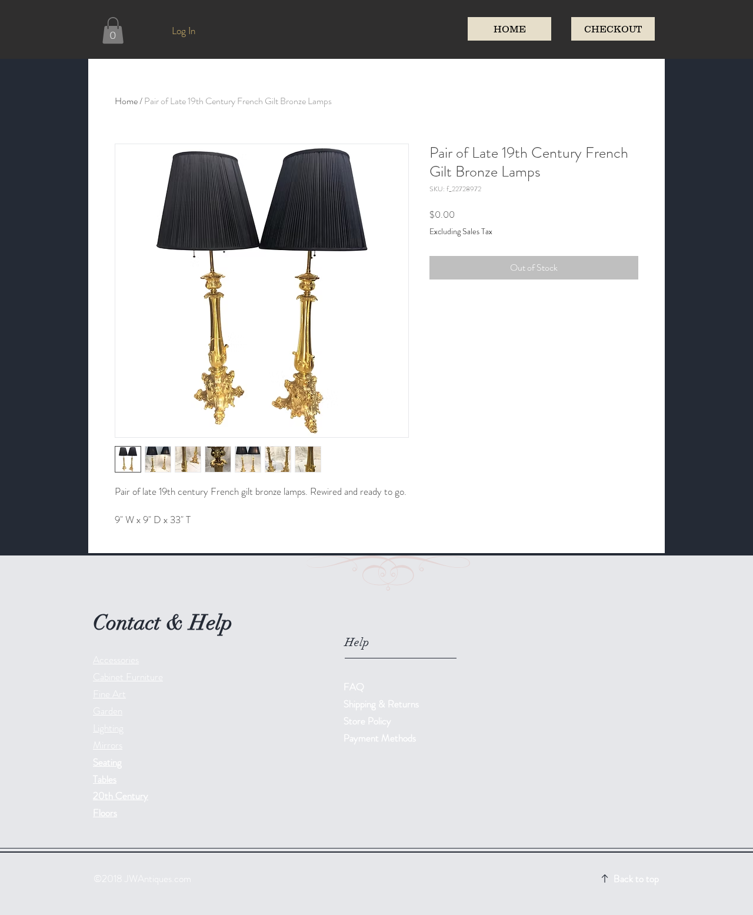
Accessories (116, 660)
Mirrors (107, 745)
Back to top (636, 878)
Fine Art (109, 694)
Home (126, 101)
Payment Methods (381, 738)
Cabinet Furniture (128, 677)
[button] (113, 30)
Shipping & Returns (382, 704)
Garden (107, 711)
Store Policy (367, 721)
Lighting (108, 728)
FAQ (354, 687)
